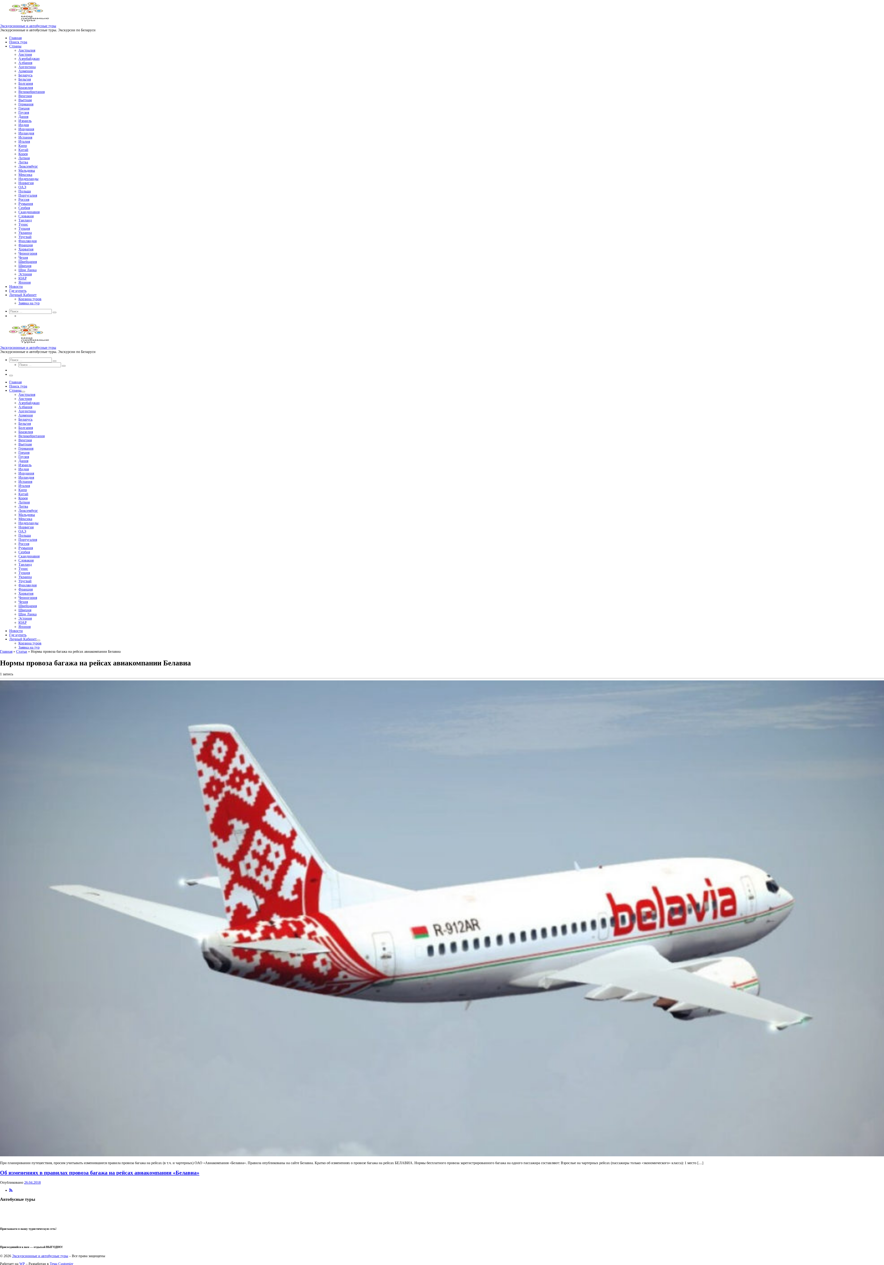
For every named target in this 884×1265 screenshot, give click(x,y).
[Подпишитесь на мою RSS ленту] (10, 1190)
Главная (6, 651)
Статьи (21, 651)
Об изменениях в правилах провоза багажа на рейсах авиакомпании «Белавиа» (99, 1173)
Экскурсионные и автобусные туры (40, 1256)
